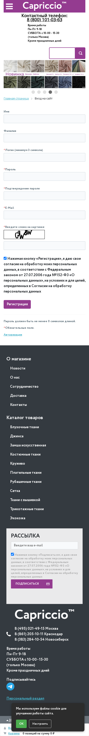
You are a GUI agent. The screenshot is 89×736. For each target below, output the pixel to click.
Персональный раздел (25, 698)
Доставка (18, 395)
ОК (21, 724)
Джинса (17, 436)
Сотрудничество (24, 386)
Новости (17, 368)
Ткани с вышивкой (25, 500)
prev (11, 74)
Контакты (18, 404)
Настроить (40, 724)
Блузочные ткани (24, 427)
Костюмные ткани (25, 454)
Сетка (15, 491)
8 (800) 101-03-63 (44, 20)
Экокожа (17, 518)
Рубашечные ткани (26, 481)
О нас (15, 377)
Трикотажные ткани (27, 509)
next (77, 74)
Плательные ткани (26, 472)
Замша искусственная (28, 445)
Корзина (14, 733)
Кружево (17, 463)
